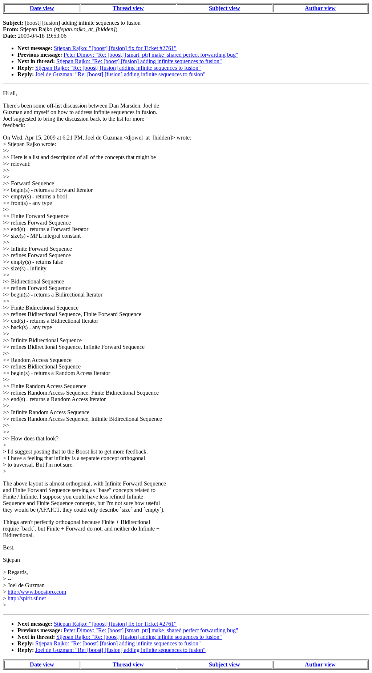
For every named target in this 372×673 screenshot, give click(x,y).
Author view (320, 8)
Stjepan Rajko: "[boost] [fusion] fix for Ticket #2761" (115, 48)
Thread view (128, 8)
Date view (42, 8)
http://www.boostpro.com (37, 592)
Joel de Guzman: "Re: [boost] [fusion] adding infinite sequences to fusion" (120, 74)
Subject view (224, 8)
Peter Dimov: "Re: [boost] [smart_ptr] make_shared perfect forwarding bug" (151, 55)
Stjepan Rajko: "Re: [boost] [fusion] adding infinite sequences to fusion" (139, 61)
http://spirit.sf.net (27, 598)
